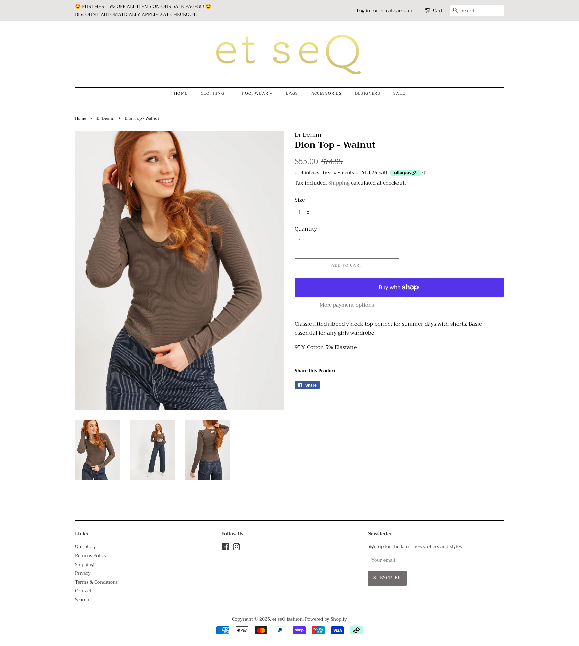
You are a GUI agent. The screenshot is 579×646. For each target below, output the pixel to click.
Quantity (306, 229)
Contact (83, 591)
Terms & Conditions (96, 582)
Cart (437, 10)
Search (82, 600)
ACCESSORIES (326, 93)
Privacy (83, 573)
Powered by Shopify (326, 619)
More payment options (347, 305)
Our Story (85, 547)
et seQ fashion (287, 619)
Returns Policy (91, 555)
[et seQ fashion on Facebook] (225, 548)
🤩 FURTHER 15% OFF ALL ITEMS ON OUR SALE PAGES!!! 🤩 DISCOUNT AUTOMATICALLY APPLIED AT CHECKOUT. (143, 10)
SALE (399, 93)
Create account (397, 10)
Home (80, 118)
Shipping (339, 183)
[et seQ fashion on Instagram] (236, 548)
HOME (181, 93)
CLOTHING (213, 93)
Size (300, 200)
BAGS (292, 93)
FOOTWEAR (256, 93)
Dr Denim (105, 118)
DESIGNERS (367, 93)
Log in (363, 10)
